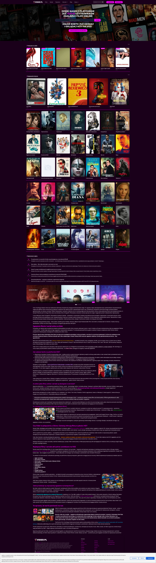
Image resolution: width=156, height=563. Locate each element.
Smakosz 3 (118, 178)
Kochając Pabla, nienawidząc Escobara (35, 131)
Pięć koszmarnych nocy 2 (76, 68)
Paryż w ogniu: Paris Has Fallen (63, 226)
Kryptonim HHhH (44, 155)
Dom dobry (29, 106)
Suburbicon (58, 178)
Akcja (82, 540)
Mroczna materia (60, 249)
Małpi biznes (73, 226)
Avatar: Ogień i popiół (105, 68)
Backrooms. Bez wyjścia (61, 68)
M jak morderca (44, 131)
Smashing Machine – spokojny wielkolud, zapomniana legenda (47, 279)
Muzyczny (96, 544)
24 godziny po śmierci (120, 131)
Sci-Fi (95, 549)
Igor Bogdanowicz (111, 544)
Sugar (28, 226)
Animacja (83, 542)
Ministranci (112, 106)
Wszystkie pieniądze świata (47, 178)
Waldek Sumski (110, 540)
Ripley (117, 226)
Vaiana (87, 68)
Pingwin (117, 249)
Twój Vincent (59, 131)
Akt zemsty (73, 155)
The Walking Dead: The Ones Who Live (34, 249)
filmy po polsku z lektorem (78, 428)
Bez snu (102, 155)
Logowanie (110, 2)
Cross (42, 249)
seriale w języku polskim (86, 496)
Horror (82, 552)
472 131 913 (38, 552)
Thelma (72, 178)
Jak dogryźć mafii (30, 178)
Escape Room (104, 131)
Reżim (57, 203)
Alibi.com (58, 155)
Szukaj (97, 20)
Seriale (51, 2)
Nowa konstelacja (90, 226)
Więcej (75, 2)
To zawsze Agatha (75, 249)
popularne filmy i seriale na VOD (41, 451)
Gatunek (64, 2)
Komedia (96, 540)
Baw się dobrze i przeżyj (46, 68)
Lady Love (43, 203)
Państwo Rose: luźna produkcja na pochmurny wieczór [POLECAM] (48, 274)
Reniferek (88, 203)
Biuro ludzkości (104, 178)
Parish (102, 226)
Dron (72, 131)
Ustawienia (134, 558)
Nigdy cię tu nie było (31, 155)
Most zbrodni (104, 203)
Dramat (82, 545)
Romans (96, 547)
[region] (78, 558)
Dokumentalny (84, 544)
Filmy (46, 2)
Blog (71, 2)
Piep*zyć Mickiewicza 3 (73, 106)
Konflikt (87, 249)
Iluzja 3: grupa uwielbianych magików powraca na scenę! (46, 269)
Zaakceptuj (150, 558)
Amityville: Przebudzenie (91, 131)
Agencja (102, 249)
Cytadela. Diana (74, 203)
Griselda (28, 203)
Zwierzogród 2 (50, 106)
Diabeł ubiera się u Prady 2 (32, 68)
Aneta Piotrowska (111, 542)
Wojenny (96, 552)
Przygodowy (96, 545)
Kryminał (96, 542)
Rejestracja (119, 2)
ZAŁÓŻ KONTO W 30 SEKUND (78, 30)
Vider (45, 386)
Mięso (117, 155)
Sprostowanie (119, 203)
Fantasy (82, 549)
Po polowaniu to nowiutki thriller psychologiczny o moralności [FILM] (49, 259)
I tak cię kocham (89, 178)
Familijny (82, 547)
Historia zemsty (89, 155)
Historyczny (83, 550)
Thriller (95, 550)
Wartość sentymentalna (121, 68)
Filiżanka (43, 226)
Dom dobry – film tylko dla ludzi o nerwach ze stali (44, 264)
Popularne (57, 2)
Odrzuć (142, 558)
